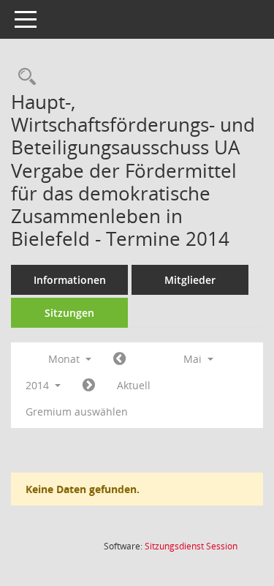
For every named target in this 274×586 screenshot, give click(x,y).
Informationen (70, 280)
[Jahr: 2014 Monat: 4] (119, 359)
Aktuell (134, 385)
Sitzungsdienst (191, 546)
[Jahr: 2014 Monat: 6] (89, 385)
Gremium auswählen (77, 411)
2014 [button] (39, 385)
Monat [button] (65, 359)
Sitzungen (69, 313)
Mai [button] (194, 359)
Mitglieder (190, 280)
